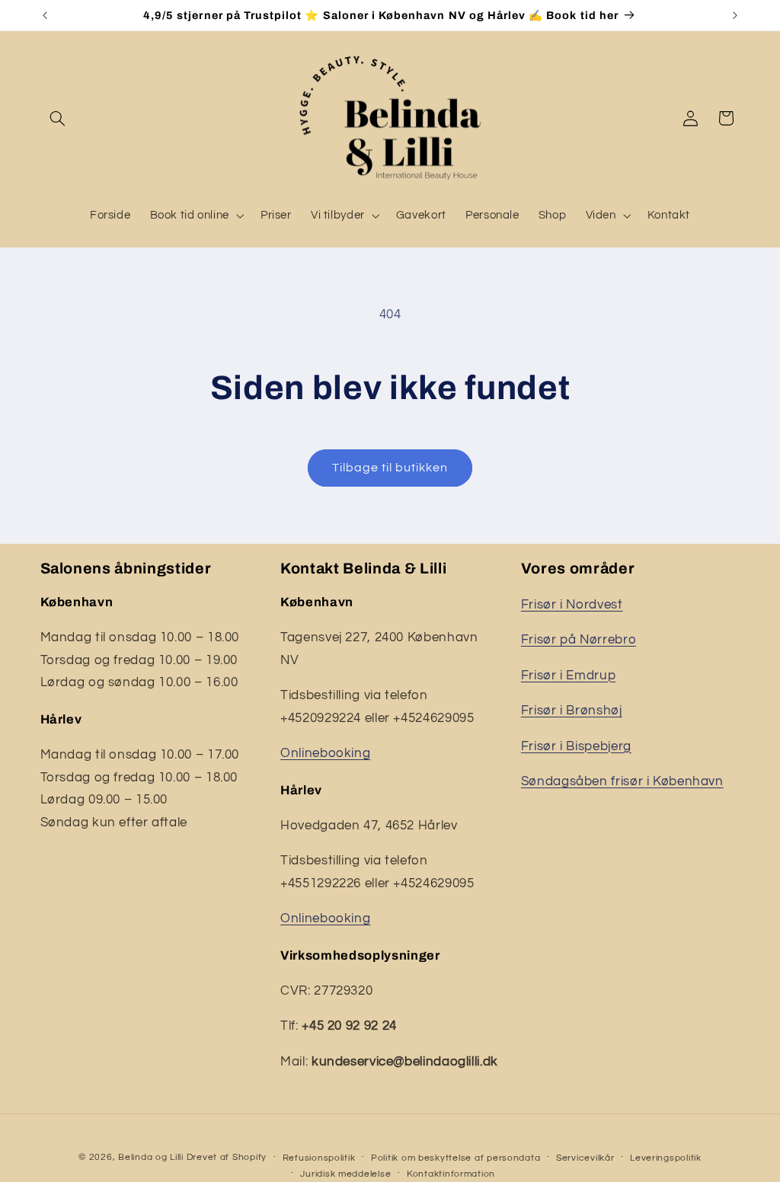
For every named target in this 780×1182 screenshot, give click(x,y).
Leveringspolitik (666, 1158)
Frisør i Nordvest (572, 605)
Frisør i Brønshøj (571, 710)
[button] (57, 118)
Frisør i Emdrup (568, 675)
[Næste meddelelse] (735, 15)
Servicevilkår (585, 1158)
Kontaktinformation (451, 1174)
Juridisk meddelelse (345, 1174)
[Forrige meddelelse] (45, 15)
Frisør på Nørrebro (578, 640)
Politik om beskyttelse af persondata (455, 1158)
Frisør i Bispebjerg (576, 746)
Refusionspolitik (319, 1158)
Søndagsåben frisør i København (622, 781)
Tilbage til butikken (390, 468)
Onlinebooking (325, 753)
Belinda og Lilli (151, 1157)
